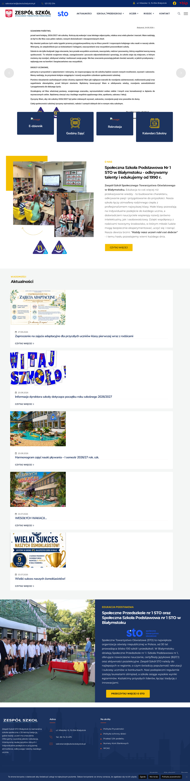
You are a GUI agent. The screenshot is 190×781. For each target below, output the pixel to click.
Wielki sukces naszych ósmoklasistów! (40, 579)
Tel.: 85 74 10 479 (64, 737)
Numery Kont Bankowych (116, 743)
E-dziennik (35, 126)
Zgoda (142, 777)
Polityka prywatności (171, 777)
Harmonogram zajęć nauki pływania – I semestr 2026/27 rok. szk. (57, 457)
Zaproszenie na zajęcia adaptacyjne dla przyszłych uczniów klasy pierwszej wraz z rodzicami (74, 336)
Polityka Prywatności (113, 729)
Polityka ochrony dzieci (114, 733)
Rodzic (148, 13)
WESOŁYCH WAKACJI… (31, 518)
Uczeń (132, 13)
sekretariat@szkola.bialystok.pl (20, 3)
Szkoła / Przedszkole (109, 13)
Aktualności (84, 13)
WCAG (106, 748)
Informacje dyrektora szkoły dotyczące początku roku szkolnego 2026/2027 (63, 397)
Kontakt (164, 13)
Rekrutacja (115, 127)
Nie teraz (154, 777)
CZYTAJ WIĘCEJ (24, 343)
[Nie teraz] (186, 776)
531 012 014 (50, 3)
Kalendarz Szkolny (154, 133)
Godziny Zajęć (75, 133)
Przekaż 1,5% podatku (113, 738)
